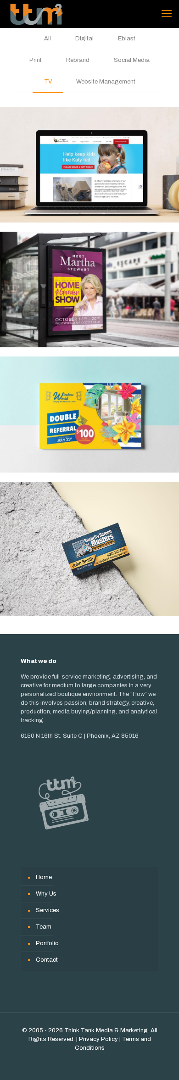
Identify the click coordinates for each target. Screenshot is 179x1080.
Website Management (105, 81)
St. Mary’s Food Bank (89, 164)
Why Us (46, 894)
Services (47, 910)
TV (48, 81)
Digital (84, 38)
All (47, 38)
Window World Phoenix (89, 414)
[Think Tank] (36, 13)
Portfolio (47, 943)
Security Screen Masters (90, 548)
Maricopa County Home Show (89, 289)
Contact (47, 960)
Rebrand (78, 60)
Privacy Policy (98, 1039)
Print (35, 60)
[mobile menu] (166, 14)
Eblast (126, 38)
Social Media (132, 60)
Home (44, 877)
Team (43, 927)
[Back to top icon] (160, 1061)
